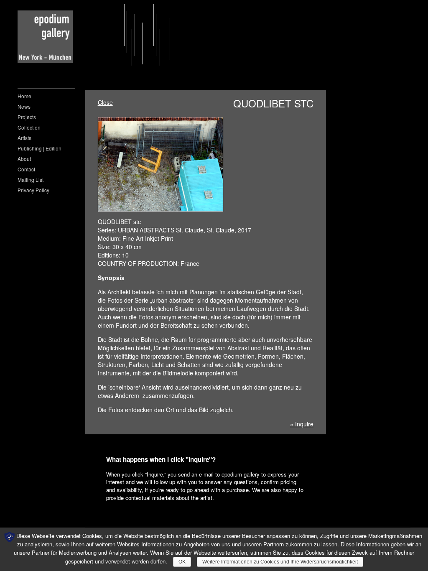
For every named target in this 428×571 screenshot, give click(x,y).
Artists (24, 137)
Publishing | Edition (39, 148)
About (24, 158)
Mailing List (30, 179)
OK (182, 562)
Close (105, 102)
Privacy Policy (33, 190)
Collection (29, 127)
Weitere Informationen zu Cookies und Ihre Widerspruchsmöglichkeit (280, 562)
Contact (26, 169)
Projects (27, 116)
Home (24, 95)
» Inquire (301, 424)
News (24, 106)
